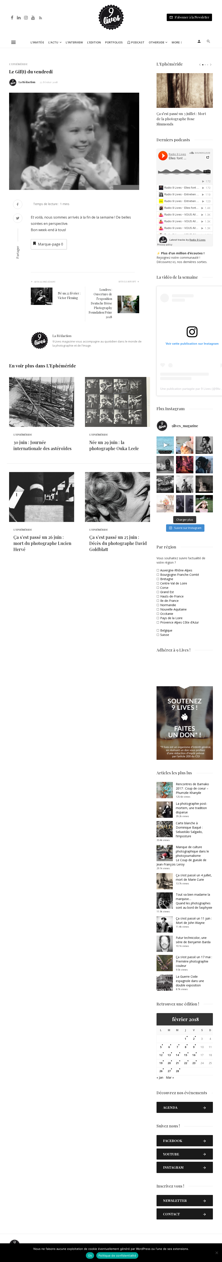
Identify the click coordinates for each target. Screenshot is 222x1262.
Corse (164, 588)
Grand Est (167, 592)
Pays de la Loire (171, 618)
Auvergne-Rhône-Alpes (176, 570)
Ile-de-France (169, 601)
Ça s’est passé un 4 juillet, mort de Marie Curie (194, 877)
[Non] (216, 1252)
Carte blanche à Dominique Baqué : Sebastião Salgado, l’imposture (189, 829)
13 (169, 1055)
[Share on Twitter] (17, 219)
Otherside (156, 42)
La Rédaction (27, 82)
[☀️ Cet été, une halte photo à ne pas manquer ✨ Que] (204, 445)
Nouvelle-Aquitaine (173, 609)
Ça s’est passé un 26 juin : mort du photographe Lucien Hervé (42, 543)
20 (169, 1063)
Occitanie (166, 614)
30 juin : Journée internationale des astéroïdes (42, 445)
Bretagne (166, 579)
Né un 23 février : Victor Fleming (69, 295)
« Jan (160, 1077)
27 (169, 1071)
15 (185, 1055)
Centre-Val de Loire (173, 583)
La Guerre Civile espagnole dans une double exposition (190, 980)
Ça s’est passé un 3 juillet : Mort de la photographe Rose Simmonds (181, 118)
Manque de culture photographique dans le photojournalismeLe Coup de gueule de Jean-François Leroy (183, 855)
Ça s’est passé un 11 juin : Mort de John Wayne (194, 920)
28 (177, 1071)
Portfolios (114, 42)
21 (177, 1063)
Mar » (170, 1077)
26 (160, 1071)
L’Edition (94, 42)
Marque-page (50, 244)
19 (160, 1063)
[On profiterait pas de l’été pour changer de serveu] (165, 445)
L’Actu (53, 42)
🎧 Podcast (135, 42)
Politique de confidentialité (117, 1255)
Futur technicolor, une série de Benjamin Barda (193, 940)
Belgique (166, 630)
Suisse (164, 635)
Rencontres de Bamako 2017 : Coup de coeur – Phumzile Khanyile (192, 788)
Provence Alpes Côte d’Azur (179, 622)
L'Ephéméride (18, 64)
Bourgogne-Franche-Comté (179, 575)
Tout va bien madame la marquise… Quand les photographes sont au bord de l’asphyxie (194, 901)
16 (193, 1055)
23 (193, 1063)
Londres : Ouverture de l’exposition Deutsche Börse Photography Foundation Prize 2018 (100, 303)
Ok (90, 1255)
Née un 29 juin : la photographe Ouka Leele (114, 445)
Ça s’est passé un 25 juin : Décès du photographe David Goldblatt (118, 543)
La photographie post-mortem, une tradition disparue (191, 807)
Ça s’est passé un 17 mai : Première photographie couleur (194, 961)
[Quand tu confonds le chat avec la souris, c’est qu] (184, 445)
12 (160, 1055)
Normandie (168, 605)
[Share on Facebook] (17, 205)
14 (177, 1055)
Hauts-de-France (172, 596)
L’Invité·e (37, 42)
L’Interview (74, 42)
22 (185, 1063)
